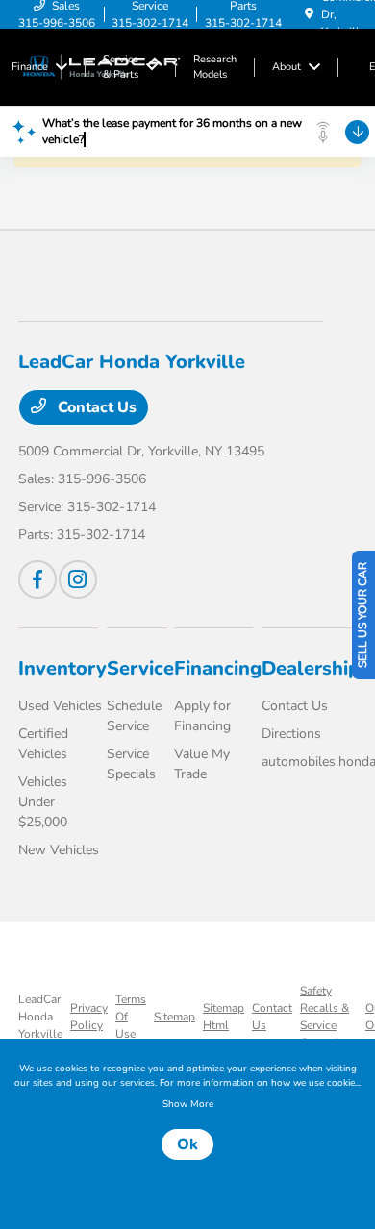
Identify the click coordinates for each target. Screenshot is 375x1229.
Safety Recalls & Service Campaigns (329, 1016)
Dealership (311, 668)
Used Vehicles (60, 706)
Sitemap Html (223, 1016)
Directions (291, 734)
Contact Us (95, 407)
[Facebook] (37, 579)
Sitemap (174, 1016)
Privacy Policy (89, 1016)
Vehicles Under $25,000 (42, 802)
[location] (309, 14)
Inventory (62, 668)
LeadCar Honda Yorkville (40, 1017)
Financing (218, 668)
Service (140, 668)
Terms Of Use (130, 1017)
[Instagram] (78, 579)
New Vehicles (58, 850)
